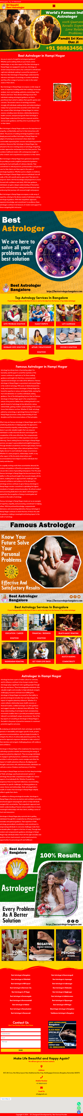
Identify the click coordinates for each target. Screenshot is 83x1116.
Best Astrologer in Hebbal (20, 1005)
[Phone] (79, 1104)
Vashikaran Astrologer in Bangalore (62, 1013)
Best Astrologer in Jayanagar (62, 979)
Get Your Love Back (41, 661)
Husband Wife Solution (14, 347)
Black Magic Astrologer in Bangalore (62, 1009)
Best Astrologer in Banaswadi (20, 1013)
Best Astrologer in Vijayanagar (62, 1000)
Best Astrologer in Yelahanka (62, 988)
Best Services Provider (60, 1115)
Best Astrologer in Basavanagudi (62, 975)
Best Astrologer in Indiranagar (62, 984)
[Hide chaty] (79, 1112)
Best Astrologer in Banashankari (20, 1009)
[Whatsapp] (79, 1108)
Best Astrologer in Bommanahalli (21, 1000)
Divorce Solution (68, 347)
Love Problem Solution (14, 324)
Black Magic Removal (69, 633)
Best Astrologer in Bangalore (20, 975)
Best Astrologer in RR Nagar (62, 1005)
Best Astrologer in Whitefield (20, 979)
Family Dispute (41, 324)
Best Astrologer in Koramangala (20, 996)
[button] (54, 6)
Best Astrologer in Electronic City (20, 988)
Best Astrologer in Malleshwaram (62, 996)
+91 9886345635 (16, 1)
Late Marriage (68, 324)
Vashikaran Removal (14, 661)
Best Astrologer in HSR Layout (20, 984)
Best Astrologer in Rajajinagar (62, 992)
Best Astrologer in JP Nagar (21, 992)
